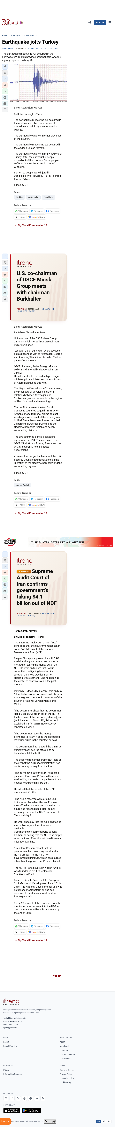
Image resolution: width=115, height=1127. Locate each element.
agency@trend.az (10, 1028)
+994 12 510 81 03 (10, 1025)
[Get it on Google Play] (31, 1110)
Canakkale (48, 197)
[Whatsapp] (5, 1098)
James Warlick (22, 485)
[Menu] (110, 22)
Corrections (65, 1058)
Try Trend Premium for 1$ (32, 225)
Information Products (12, 1074)
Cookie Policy (65, 1082)
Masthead (64, 1046)
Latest (6, 1042)
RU (109, 1121)
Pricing (6, 1070)
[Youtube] (24, 1098)
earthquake (33, 197)
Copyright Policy (67, 1078)
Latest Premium (10, 1046)
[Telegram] (30, 1098)
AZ (104, 1121)
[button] (5, 66)
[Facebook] (12, 1098)
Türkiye (19, 197)
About (62, 1042)
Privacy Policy (66, 1074)
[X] (18, 1098)
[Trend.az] (12, 22)
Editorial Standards (68, 1054)
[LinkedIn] (36, 1098)
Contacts (64, 1050)
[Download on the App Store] (11, 1110)
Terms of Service (67, 1070)
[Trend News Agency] (11, 1001)
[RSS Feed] (42, 1098)
